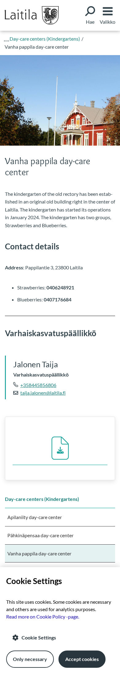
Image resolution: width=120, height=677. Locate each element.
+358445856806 (38, 385)
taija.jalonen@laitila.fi (43, 393)
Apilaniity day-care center (34, 517)
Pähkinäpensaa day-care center (40, 535)
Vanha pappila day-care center (39, 553)
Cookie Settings (39, 637)
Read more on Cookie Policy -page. (42, 616)
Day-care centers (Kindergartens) (42, 499)
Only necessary (30, 659)
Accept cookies (82, 659)
